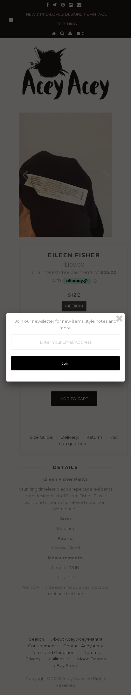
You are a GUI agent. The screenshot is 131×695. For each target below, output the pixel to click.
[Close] (119, 318)
